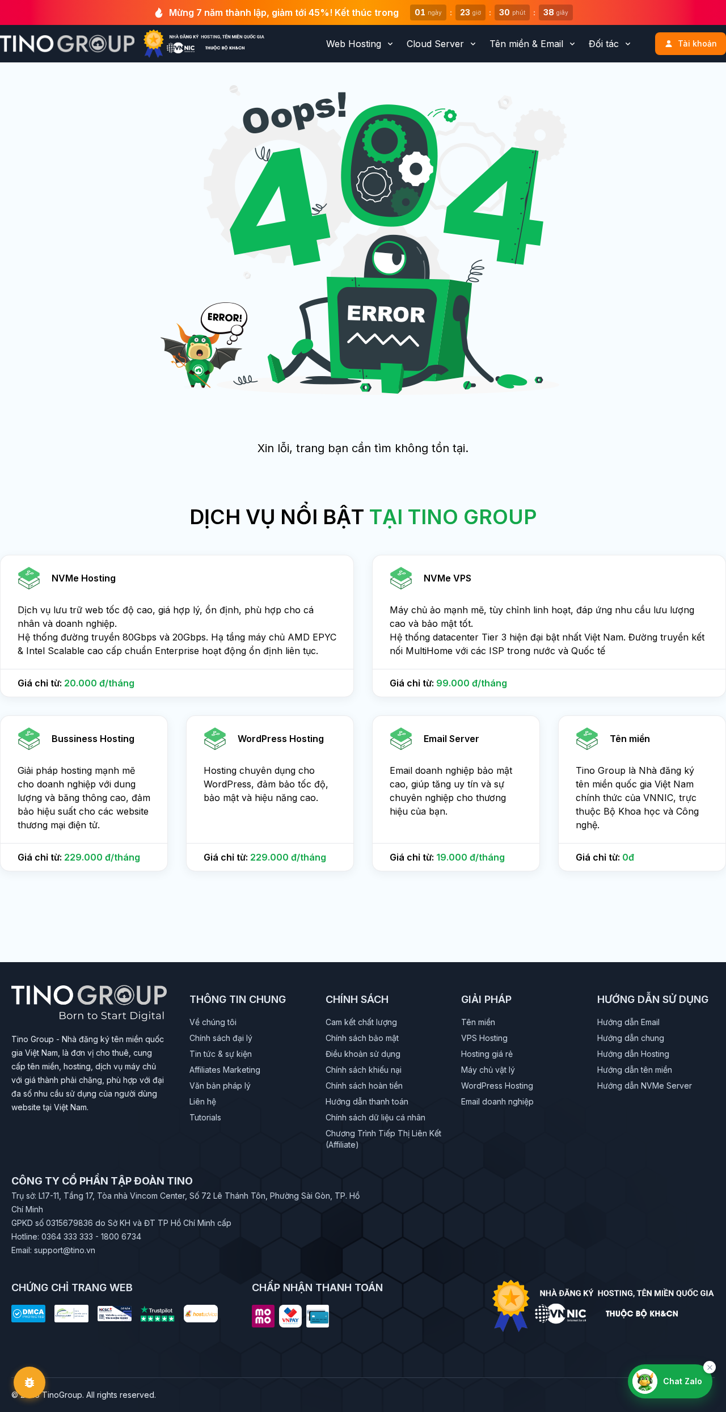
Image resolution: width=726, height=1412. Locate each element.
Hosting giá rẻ (487, 1054)
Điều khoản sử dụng (363, 1054)
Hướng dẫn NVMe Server (644, 1085)
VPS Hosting (484, 1038)
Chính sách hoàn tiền (364, 1085)
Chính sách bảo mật (362, 1038)
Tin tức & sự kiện (220, 1054)
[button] (177, 626)
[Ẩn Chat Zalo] (709, 1367)
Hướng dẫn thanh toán (367, 1101)
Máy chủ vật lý (488, 1069)
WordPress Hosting (497, 1085)
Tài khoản (697, 43)
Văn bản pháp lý (220, 1085)
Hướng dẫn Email (628, 1022)
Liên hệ (202, 1101)
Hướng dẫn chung (630, 1038)
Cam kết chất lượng (361, 1022)
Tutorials (205, 1117)
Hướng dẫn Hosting (633, 1054)
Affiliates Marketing (224, 1069)
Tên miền (478, 1022)
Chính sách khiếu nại (364, 1069)
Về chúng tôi (213, 1022)
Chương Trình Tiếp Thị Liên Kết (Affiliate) (383, 1138)
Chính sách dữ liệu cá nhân (375, 1117)
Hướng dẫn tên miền (634, 1069)
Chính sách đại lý (220, 1038)
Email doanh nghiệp (497, 1101)
